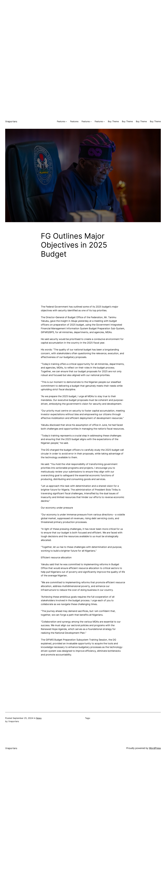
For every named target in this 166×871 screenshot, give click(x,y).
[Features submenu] (66, 121)
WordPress (155, 748)
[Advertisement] (83, 18)
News (39, 718)
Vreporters (11, 121)
